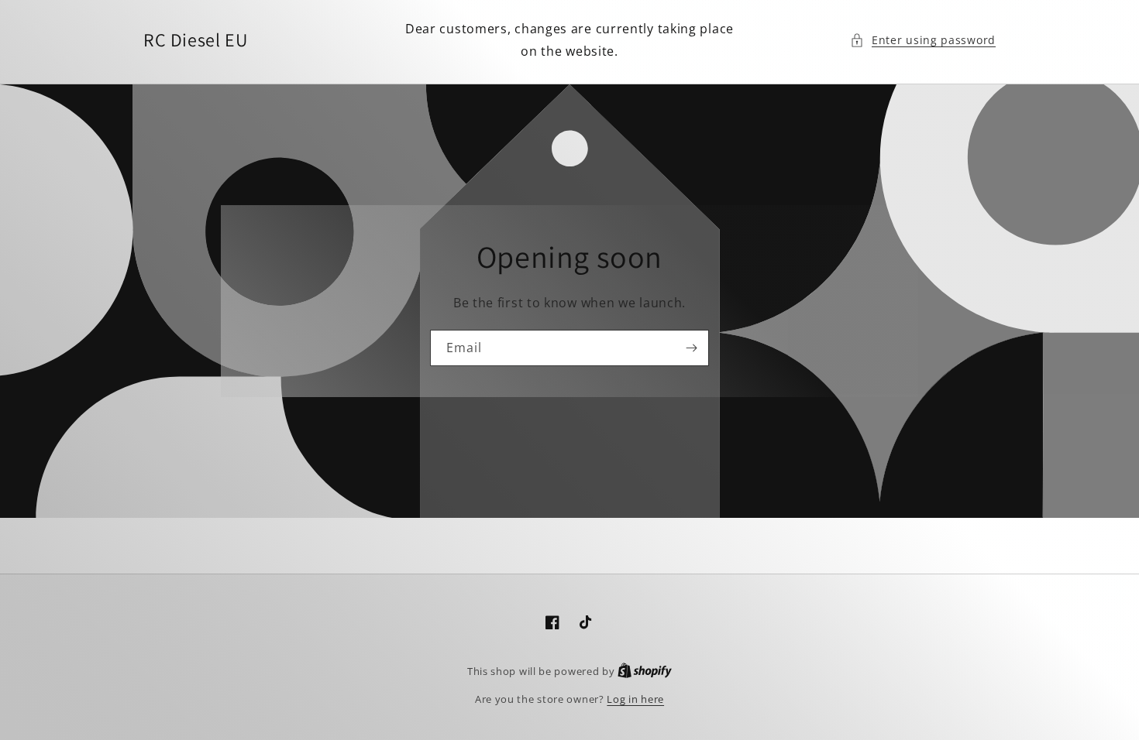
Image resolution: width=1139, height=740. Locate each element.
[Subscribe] (691, 348)
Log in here (635, 699)
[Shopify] (645, 671)
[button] (923, 40)
